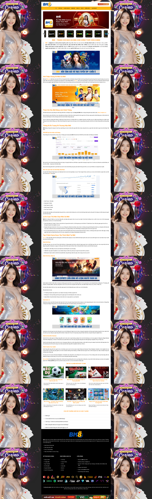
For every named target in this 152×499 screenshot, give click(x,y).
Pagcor (76, 80)
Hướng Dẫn (87, 8)
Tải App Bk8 (46, 461)
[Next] (106, 20)
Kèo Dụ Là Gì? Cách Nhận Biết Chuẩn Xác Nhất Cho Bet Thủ (53, 380)
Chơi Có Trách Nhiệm (48, 449)
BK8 (56, 8)
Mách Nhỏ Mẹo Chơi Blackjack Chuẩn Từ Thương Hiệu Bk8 (76, 380)
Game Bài (73, 8)
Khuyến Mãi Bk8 (47, 468)
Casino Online (67, 8)
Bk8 (46, 43)
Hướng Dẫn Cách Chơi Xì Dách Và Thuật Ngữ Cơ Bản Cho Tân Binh (98, 380)
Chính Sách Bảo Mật (48, 447)
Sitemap (87, 471)
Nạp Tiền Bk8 (47, 463)
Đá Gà (82, 8)
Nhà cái (44, 237)
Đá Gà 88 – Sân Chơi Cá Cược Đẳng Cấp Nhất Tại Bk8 (76, 402)
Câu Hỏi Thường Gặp (48, 470)
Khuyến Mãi (94, 8)
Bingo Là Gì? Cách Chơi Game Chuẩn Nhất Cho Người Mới (98, 402)
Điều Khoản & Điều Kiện (49, 445)
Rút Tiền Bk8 (46, 465)
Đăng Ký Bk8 (47, 459)
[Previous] (46, 20)
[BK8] (49, 4)
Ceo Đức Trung (55, 451)
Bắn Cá (78, 8)
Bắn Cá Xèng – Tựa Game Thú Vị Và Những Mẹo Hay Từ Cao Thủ (53, 402)
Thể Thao (60, 8)
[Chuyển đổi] (44, 416)
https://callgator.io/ (86, 461)
